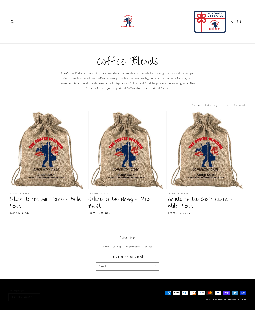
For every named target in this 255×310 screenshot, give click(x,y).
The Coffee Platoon (221, 299)
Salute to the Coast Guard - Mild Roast (200, 203)
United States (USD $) (22, 297)
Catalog (117, 246)
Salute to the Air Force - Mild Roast (45, 203)
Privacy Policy (132, 246)
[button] (12, 22)
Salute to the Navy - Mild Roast (119, 203)
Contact (147, 246)
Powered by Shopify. (237, 299)
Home (106, 246)
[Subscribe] (155, 266)
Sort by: (196, 105)
